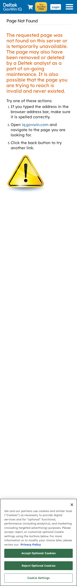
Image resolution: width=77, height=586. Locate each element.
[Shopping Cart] (30, 7)
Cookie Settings (38, 578)
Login (55, 7)
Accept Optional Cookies (38, 553)
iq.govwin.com (35, 124)
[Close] (72, 504)
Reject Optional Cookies (38, 565)
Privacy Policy (31, 544)
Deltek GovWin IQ (13, 7)
